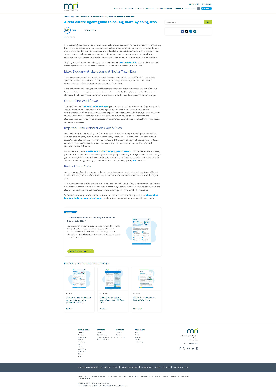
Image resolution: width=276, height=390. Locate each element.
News (137, 335)
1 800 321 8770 (148, 367)
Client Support (102, 335)
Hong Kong (81, 342)
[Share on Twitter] (186, 31)
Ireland (80, 346)
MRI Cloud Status (102, 339)
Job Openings (120, 337)
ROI (134, 160)
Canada (80, 354)
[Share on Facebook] (182, 31)
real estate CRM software (95, 106)
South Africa (82, 349)
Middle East (82, 351)
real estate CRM (128, 62)
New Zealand (82, 337)
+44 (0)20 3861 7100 (181, 367)
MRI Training (139, 342)
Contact (118, 332)
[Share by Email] (194, 31)
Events (137, 339)
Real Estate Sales (82, 16)
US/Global (81, 332)
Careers (118, 335)
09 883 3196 (193, 344)
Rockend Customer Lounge (106, 337)
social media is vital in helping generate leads (108, 151)
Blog (72, 16)
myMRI (99, 332)
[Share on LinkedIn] (190, 31)
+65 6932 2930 (133, 367)
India (79, 356)
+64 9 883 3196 (93, 367)
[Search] (208, 22)
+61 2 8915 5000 (113, 367)
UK (79, 344)
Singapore (81, 339)
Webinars (138, 337)
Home (66, 16)
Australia (81, 335)
